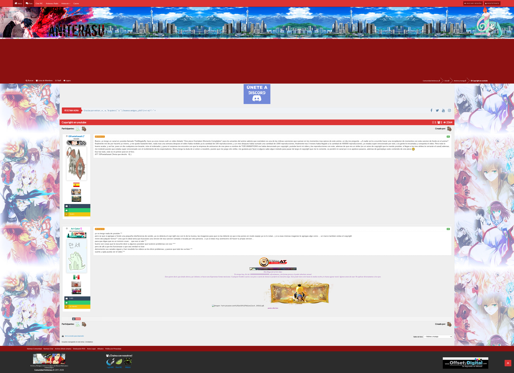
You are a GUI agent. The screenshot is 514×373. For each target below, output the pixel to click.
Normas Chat (48, 349)
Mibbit (128, 367)
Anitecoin (65, 4)
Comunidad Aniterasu (431, 81)
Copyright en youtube (480, 81)
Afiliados (100, 349)
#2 (448, 229)
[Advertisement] (257, 57)
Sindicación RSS (79, 349)
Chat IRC (39, 4)
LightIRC (110, 367)
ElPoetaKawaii (75, 136)
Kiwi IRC (119, 367)
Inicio (19, 4)
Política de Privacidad (113, 349)
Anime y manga (459, 81)
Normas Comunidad (34, 349)
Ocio (446, 81)
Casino (76, 4)
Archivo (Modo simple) (63, 349)
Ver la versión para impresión (74, 336)
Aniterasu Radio (52, 4)
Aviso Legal (91, 349)
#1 (448, 136)
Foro (30, 4)
